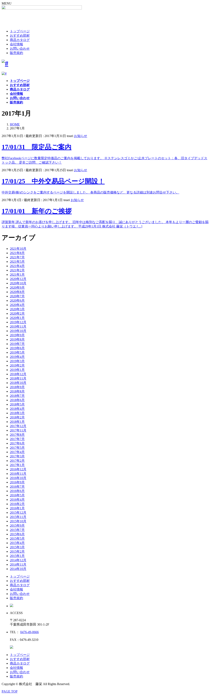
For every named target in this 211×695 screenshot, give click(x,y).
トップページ (20, 31)
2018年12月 (18, 374)
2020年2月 (17, 313)
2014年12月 (18, 560)
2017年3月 (17, 456)
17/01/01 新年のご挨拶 (37, 211)
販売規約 (16, 53)
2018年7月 (17, 395)
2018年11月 (18, 378)
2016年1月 (17, 508)
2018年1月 (17, 421)
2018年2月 (17, 417)
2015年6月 (17, 534)
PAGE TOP (10, 691)
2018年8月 (17, 391)
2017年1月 (17, 465)
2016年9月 (17, 482)
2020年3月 (17, 309)
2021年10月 (18, 248)
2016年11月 (18, 473)
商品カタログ (20, 40)
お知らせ (80, 136)
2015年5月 (17, 538)
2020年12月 (18, 279)
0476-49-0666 (29, 632)
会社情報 (16, 44)
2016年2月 (17, 504)
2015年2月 (17, 551)
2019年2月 (17, 365)
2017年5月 (17, 447)
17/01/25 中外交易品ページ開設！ (53, 181)
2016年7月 (17, 486)
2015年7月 (17, 530)
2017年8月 (17, 434)
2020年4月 (17, 305)
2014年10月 (18, 569)
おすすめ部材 (20, 35)
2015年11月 (18, 517)
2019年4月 (17, 357)
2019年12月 (18, 322)
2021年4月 (17, 266)
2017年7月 (17, 439)
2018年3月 (17, 413)
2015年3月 (17, 547)
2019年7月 (17, 344)
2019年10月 (18, 331)
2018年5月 (17, 404)
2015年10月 (18, 521)
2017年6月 (17, 443)
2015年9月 (17, 525)
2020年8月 (17, 292)
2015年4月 (17, 543)
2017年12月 (18, 426)
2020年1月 (17, 318)
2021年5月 (17, 261)
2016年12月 (18, 469)
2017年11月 (18, 430)
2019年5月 (17, 352)
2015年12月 (18, 512)
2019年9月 (17, 335)
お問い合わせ (20, 48)
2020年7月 (17, 296)
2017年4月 (17, 452)
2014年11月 (18, 564)
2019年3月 (17, 361)
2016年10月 (18, 478)
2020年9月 (17, 287)
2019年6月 (17, 348)
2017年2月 (17, 460)
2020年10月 (18, 283)
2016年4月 (17, 499)
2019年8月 (17, 339)
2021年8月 (17, 253)
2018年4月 (17, 408)
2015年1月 (17, 556)
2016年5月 (17, 495)
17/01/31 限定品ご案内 (37, 147)
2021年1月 (17, 274)
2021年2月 (17, 270)
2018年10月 (18, 382)
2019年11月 (18, 326)
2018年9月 (17, 387)
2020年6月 (17, 300)
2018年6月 (17, 400)
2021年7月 (17, 257)
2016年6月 (17, 491)
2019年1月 (17, 370)
